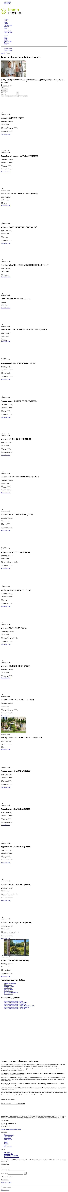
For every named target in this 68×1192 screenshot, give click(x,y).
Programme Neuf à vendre (11, 992)
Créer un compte (5, 1190)
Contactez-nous (8, 32)
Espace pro (18, 1129)
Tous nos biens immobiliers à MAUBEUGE (15, 1002)
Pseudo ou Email (5, 1170)
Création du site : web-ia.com (11, 1157)
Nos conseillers (8, 25)
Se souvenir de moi (7, 1176)
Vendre (6, 23)
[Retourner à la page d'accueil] (11, 16)
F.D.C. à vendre (8, 985)
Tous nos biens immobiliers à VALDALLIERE (16, 1007)
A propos (6, 26)
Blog (5, 28)
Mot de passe (4, 1173)
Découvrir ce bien (5, 134)
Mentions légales (8, 1154)
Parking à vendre (8, 991)
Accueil (3, 53)
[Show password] (25, 1173)
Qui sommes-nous (8, 1135)
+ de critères (4, 89)
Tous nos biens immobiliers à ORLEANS (15, 1004)
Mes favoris (7, 3)
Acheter (6, 19)
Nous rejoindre (8, 31)
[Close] (1, 1102)
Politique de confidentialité (11, 1155)
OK (17, 92)
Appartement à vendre (10, 983)
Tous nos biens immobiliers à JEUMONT (15, 1008)
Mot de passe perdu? (6, 1182)
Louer (5, 20)
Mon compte (7, 2)
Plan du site (7, 1152)
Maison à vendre (8, 989)
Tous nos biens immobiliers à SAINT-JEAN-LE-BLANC (19, 1005)
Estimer (6, 22)
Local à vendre (8, 988)
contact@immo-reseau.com (8, 1129)
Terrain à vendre (8, 994)
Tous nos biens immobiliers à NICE (13, 1001)
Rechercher (4, 90)
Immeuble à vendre (9, 986)
